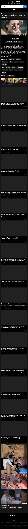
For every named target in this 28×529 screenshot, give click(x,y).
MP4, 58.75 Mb (11, 75)
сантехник (4, 70)
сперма (4, 72)
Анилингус (11, 59)
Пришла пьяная (12, 507)
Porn (14, 520)
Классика (4, 64)
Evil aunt (20, 507)
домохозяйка (20, 67)
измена (13, 67)
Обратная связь (14, 515)
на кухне (8, 67)
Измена (21, 61)
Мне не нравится (10, 39)
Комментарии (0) (18, 41)
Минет (11, 61)
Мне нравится (8, 39)
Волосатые (18, 59)
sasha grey (4, 507)
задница (21, 70)
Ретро (16, 61)
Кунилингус (5, 61)
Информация (9, 41)
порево (10, 70)
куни (15, 70)
